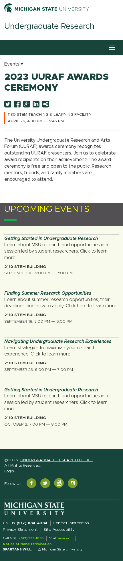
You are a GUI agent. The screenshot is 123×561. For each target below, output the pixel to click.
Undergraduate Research (49, 27)
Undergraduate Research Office (56, 460)
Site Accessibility (59, 530)
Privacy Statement (20, 530)
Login (9, 471)
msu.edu (65, 538)
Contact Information (71, 523)
